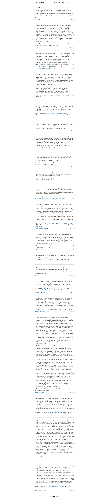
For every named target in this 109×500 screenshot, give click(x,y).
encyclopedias (38, 311)
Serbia (45, 490)
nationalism (64, 198)
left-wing (36, 249)
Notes (55, 2)
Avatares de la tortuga (49, 259)
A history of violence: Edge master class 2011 (53, 412)
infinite (36, 261)
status (36, 414)
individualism (58, 198)
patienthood (37, 19)
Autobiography (44, 245)
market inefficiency (47, 99)
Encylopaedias (48, 309)
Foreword (49, 64)
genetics (36, 392)
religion (40, 249)
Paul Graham (39, 99)
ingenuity (43, 311)
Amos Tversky (38, 292)
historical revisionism (46, 130)
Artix (36, 99)
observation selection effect (50, 68)
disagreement (37, 460)
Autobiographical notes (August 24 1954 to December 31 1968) (56, 223)
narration (36, 182)
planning (47, 311)
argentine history (38, 130)
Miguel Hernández (38, 117)
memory (44, 117)
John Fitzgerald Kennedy (40, 68)
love (35, 150)
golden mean (43, 460)
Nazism (43, 198)
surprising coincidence (51, 460)
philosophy (46, 228)
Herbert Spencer (38, 198)
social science (41, 392)
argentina (47, 198)
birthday (36, 228)
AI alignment (37, 47)
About (66, 2)
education (37, 275)
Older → (57, 496)
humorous (37, 166)
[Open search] (70, 2)
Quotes (61, 2)
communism (52, 198)
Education (43, 271)
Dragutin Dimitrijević (39, 490)
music (38, 150)
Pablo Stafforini (39, 2)
